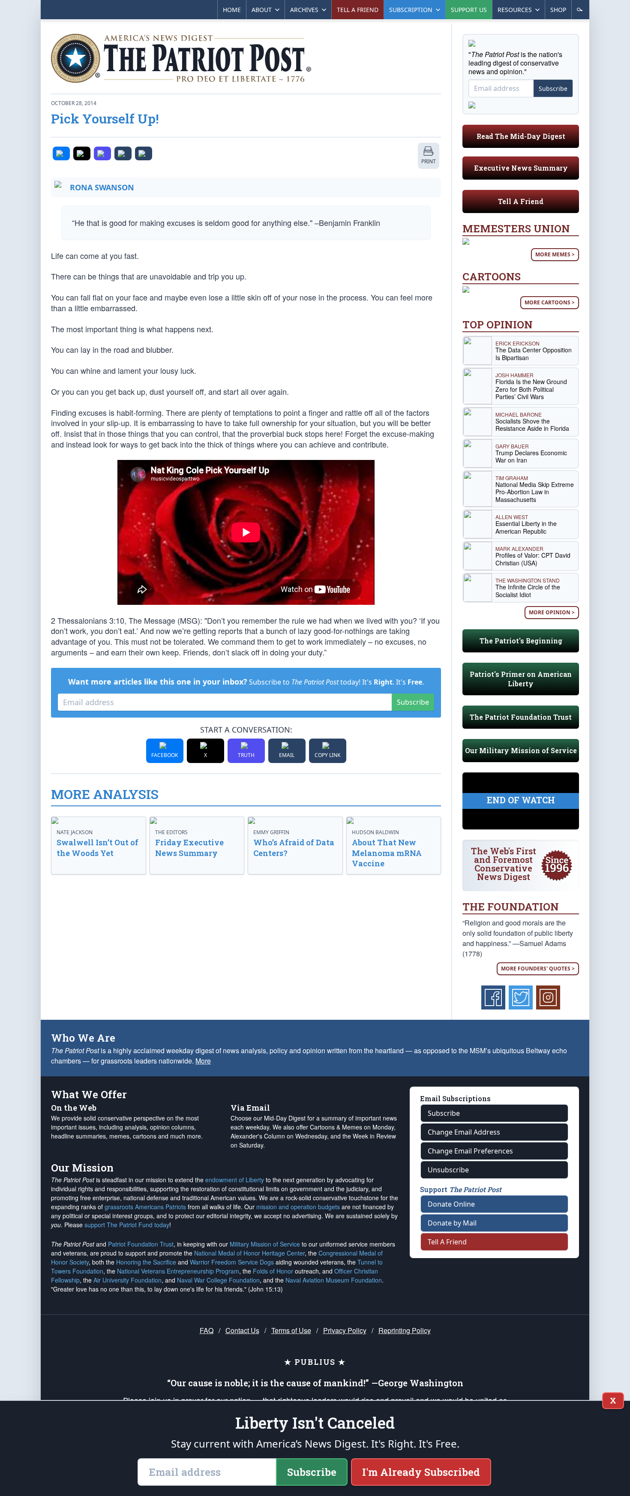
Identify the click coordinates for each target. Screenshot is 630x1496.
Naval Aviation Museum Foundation (333, 1280)
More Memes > (555, 254)
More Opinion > (552, 612)
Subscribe (413, 702)
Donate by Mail (452, 1223)
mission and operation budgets (298, 1206)
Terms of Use (291, 1330)
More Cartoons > (550, 302)
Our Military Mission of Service (521, 750)
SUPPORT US (469, 10)
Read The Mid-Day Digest (521, 136)
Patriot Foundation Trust (141, 1244)
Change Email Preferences (470, 1151)
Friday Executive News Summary (189, 847)
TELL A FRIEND (357, 10)
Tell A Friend (520, 201)
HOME (232, 10)
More (203, 1061)
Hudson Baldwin (375, 832)
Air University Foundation (127, 1280)
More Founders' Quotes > (538, 968)
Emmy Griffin (271, 832)
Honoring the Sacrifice (146, 1262)
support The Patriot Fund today (126, 1224)
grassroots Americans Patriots (145, 1206)
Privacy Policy (344, 1330)
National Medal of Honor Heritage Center (249, 1253)
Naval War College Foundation (218, 1280)
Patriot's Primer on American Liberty (521, 679)
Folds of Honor (273, 1271)
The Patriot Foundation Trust (521, 716)
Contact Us (242, 1330)
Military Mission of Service (265, 1244)
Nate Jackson (75, 832)
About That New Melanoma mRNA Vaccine (387, 853)
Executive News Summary (521, 167)
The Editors (171, 832)
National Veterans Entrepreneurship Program (178, 1271)
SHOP (558, 10)
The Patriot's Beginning (521, 640)
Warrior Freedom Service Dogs (232, 1262)
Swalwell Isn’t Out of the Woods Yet (97, 847)
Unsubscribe (448, 1170)
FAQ (206, 1330)
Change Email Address (464, 1132)
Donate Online (451, 1204)
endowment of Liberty (234, 1179)
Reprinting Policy (404, 1330)
